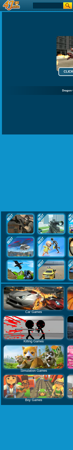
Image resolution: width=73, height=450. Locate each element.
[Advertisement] (36, 173)
